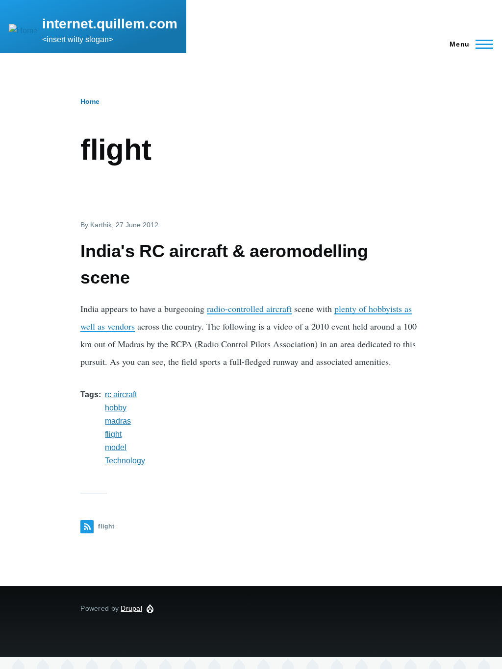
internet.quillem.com (109, 23)
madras (118, 421)
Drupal (131, 608)
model (115, 447)
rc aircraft (121, 394)
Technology (125, 460)
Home (90, 101)
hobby (115, 408)
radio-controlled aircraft (249, 308)
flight (113, 434)
